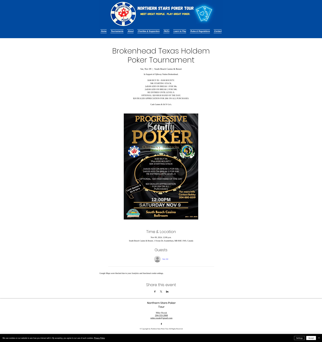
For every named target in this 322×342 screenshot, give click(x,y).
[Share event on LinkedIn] (167, 292)
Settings (299, 338)
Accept (311, 338)
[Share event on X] (161, 292)
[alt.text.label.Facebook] (161, 324)
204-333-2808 (161, 315)
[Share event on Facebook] (155, 292)
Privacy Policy (99, 338)
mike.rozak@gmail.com (161, 318)
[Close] (318, 338)
